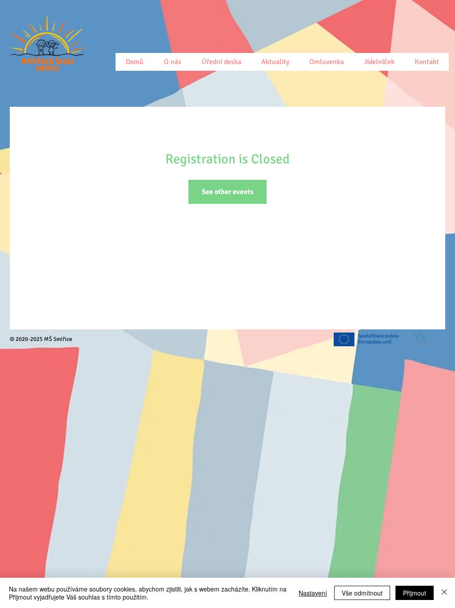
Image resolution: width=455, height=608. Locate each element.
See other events (227, 191)
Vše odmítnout (362, 592)
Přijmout (414, 592)
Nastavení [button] (313, 592)
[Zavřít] (444, 593)
